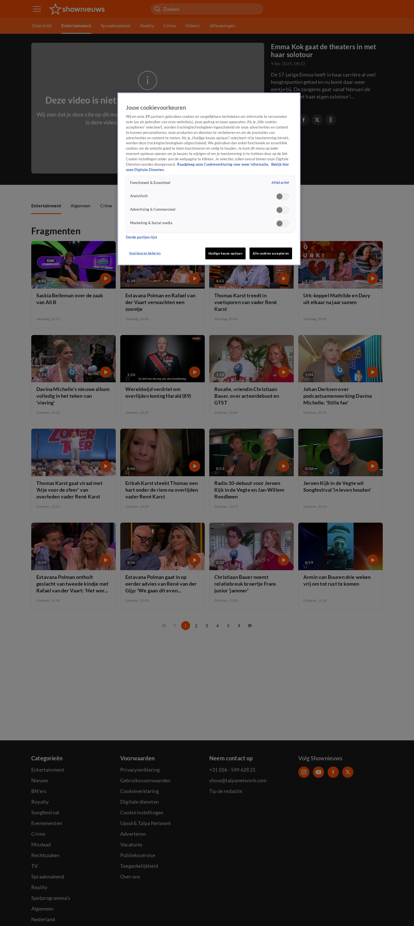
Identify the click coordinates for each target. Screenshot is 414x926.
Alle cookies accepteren (271, 253)
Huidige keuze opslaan (225, 253)
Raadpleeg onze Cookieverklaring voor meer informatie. (223, 165)
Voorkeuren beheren (145, 253)
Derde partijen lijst (141, 237)
